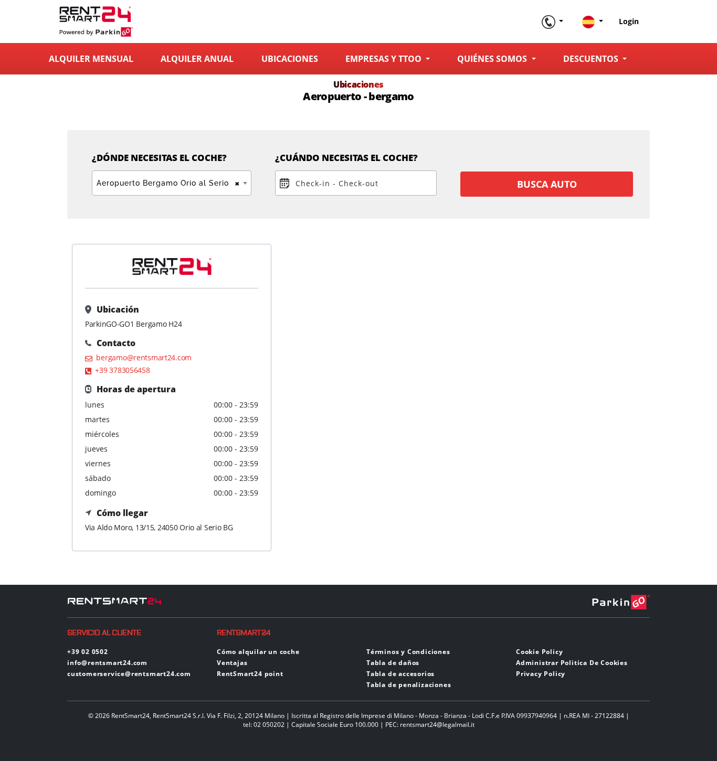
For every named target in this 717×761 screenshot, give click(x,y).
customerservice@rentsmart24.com (129, 673)
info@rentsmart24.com (107, 662)
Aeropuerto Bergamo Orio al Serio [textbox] (168, 183)
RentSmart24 (243, 633)
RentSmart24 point (250, 673)
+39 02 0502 (87, 651)
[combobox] (171, 183)
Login (629, 21)
